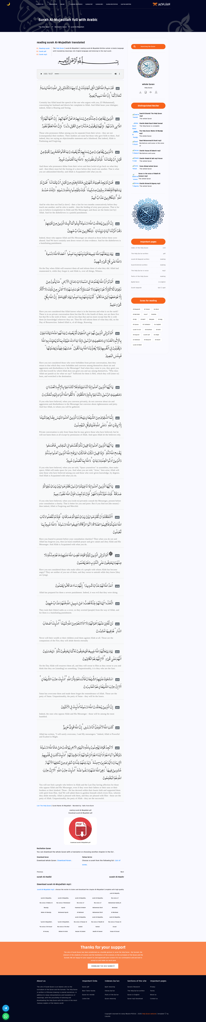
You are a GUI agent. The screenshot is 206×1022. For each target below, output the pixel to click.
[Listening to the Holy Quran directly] (151, 92)
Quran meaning (110, 998)
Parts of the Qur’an (111, 994)
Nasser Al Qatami (80, 931)
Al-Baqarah (136, 309)
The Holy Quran (44, 26)
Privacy (152, 986)
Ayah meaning (110, 986)
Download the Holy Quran (102, 966)
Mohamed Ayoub (63, 912)
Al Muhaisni (80, 912)
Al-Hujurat (136, 334)
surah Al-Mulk (137, 344)
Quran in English (133, 994)
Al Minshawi (114, 912)
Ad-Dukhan (148, 329)
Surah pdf (42, 51)
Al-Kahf (143, 319)
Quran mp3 (99, 4)
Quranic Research (76, 4)
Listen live (86, 998)
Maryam (151, 319)
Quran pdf (89, 4)
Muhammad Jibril (98, 912)
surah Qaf (146, 334)
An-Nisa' (156, 309)
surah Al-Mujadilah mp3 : (46, 889)
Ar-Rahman (136, 339)
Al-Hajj (160, 319)
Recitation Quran (60, 26)
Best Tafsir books (88, 990)
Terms (152, 990)
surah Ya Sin (137, 329)
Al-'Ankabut (146, 324)
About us (153, 994)
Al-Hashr (157, 339)
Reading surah (44, 48)
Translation (53, 4)
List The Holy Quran (44, 805)
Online (62, 4)
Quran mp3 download (135, 998)
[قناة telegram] (5, 1008)
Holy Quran (60, 48)
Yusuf (145, 314)
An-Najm (156, 334)
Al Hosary (46, 931)
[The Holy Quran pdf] (145, 92)
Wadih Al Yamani (97, 931)
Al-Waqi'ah (147, 339)
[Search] (134, 46)
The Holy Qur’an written (135, 990)
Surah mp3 (43, 54)
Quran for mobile (88, 994)
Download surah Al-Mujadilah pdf (80, 842)
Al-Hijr (135, 319)
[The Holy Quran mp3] (140, 92)
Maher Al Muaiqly (46, 912)
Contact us (39, 4)
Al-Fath (158, 329)
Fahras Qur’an (110, 990)
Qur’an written (126, 4)
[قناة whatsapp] (5, 1016)
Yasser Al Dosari (114, 931)
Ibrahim (153, 314)
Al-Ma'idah (136, 314)
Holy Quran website (149, 1013)
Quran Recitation (112, 4)
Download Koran (64, 860)
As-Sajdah (157, 324)
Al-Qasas (136, 324)
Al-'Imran (147, 309)
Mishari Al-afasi (63, 931)
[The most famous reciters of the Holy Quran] (156, 92)
